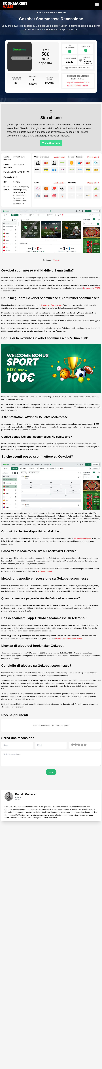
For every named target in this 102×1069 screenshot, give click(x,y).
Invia (51, 772)
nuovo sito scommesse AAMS (68, 638)
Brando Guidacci (25, 794)
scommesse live (45, 571)
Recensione (49, 12)
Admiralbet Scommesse (51, 305)
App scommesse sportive (77, 85)
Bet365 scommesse (82, 538)
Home (38, 12)
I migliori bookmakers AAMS (78, 83)
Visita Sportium (51, 143)
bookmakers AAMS (91, 288)
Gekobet (62, 12)
